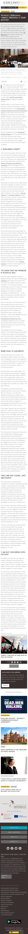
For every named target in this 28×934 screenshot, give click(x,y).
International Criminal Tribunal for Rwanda (14, 892)
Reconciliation (5, 910)
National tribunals (6, 900)
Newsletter (14, 827)
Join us (5, 685)
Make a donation (14, 832)
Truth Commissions (7, 904)
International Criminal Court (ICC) (11, 318)
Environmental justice (7, 913)
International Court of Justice (10, 890)
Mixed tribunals (5, 898)
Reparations (4, 906)
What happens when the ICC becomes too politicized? (11, 790)
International (5, 11)
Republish (14, 666)
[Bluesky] (16, 848)
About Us (14, 837)
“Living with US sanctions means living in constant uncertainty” (13, 779)
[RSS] (20, 848)
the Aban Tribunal (14, 195)
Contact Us (14, 841)
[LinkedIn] (8, 848)
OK (10, 932)
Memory (3, 908)
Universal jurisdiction (7, 902)
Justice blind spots (6, 915)
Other (12, 11)
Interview (13, 786)
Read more (15, 932)
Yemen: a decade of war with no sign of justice (14, 656)
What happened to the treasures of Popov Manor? (14, 750)
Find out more (4, 876)
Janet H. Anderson (6, 77)
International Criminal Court (9, 888)
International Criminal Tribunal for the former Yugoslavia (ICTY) (14, 110)
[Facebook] (12, 848)
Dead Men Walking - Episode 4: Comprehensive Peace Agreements (13, 720)
